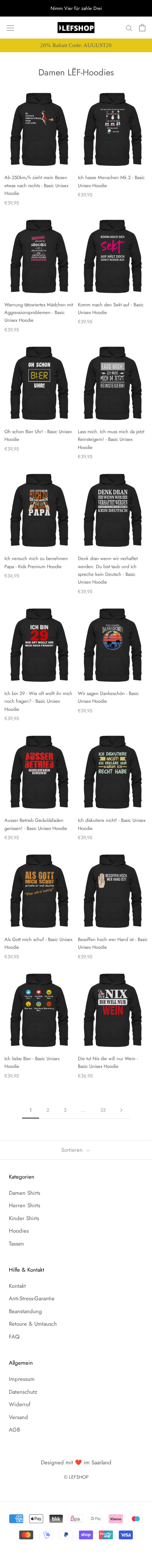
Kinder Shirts (24, 1218)
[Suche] (129, 28)
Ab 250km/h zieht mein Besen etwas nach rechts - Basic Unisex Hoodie (36, 185)
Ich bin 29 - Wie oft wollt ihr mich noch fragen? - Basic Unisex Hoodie (38, 701)
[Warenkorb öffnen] (142, 27)
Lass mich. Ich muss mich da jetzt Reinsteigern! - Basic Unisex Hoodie (111, 439)
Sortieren (72, 1150)
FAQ (14, 1337)
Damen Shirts (24, 1193)
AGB (14, 1430)
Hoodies (19, 1231)
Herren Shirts (24, 1205)
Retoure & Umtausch (33, 1324)
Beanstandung (25, 1311)
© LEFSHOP (76, 1477)
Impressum (22, 1379)
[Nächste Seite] (121, 1110)
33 (103, 1110)
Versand (18, 1417)
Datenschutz (23, 1392)
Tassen (16, 1244)
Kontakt (17, 1286)
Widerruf (19, 1404)
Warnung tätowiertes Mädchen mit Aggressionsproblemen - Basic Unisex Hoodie (38, 312)
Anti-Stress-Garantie (32, 1298)
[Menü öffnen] (10, 28)
